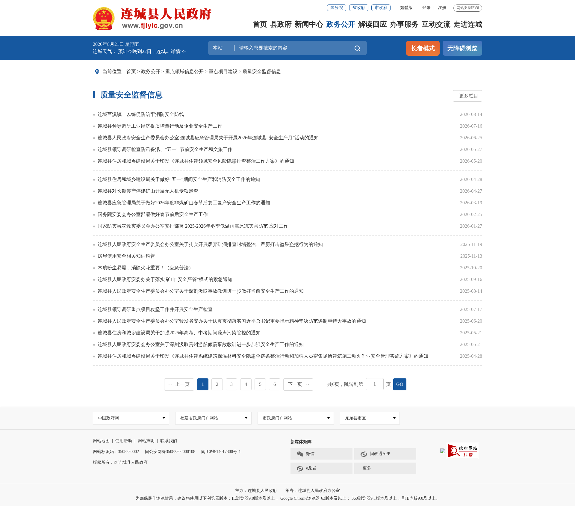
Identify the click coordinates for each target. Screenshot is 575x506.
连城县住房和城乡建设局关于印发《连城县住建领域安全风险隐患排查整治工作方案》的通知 (196, 161)
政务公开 (340, 24)
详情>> (178, 51)
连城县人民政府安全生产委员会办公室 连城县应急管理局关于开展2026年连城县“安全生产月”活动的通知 (208, 137)
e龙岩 (311, 468)
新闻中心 (309, 24)
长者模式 (423, 48)
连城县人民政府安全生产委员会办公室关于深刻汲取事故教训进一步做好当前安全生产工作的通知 (201, 291)
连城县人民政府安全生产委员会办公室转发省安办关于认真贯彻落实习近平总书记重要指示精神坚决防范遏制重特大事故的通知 (232, 321)
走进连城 (467, 24)
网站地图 (101, 441)
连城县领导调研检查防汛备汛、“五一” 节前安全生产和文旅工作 (165, 149)
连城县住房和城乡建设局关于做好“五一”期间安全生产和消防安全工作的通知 (179, 179)
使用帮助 (123, 441)
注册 (442, 7)
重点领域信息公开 (184, 71)
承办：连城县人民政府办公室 (312, 490)
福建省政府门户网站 (199, 418)
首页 (260, 24)
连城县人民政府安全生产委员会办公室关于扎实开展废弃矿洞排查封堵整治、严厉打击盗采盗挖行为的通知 (210, 244)
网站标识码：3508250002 (116, 451)
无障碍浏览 (462, 48)
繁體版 (406, 7)
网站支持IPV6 (468, 8)
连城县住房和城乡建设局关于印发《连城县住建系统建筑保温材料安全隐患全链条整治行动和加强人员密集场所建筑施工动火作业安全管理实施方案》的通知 (263, 356)
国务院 (336, 7)
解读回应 (372, 24)
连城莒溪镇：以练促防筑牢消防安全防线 (141, 114)
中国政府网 (108, 418)
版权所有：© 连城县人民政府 (120, 462)
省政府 (358, 7)
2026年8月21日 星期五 (116, 44)
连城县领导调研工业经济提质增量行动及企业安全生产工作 (160, 126)
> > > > (203, 71)
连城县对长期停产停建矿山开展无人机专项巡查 (148, 191)
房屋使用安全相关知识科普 (126, 256)
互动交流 (436, 24)
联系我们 (168, 441)
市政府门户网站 (277, 418)
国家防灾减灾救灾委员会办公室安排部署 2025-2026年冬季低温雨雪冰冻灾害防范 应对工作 (193, 226)
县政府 (281, 24)
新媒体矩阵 (300, 441)
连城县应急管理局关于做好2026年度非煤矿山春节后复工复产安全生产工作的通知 (184, 202)
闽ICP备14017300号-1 (221, 451)
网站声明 (146, 441)
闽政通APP (380, 453)
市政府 (381, 7)
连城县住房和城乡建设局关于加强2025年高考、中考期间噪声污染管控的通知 (179, 332)
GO (399, 384)
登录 (426, 7)
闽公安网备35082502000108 (170, 451)
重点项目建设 (223, 71)
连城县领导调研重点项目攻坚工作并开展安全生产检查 (155, 309)
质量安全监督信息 (262, 71)
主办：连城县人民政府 (256, 490)
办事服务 (404, 24)
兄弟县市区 (355, 418)
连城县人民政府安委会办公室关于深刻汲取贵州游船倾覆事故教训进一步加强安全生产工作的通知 (201, 344)
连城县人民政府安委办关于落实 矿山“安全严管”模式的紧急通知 (165, 279)
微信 (310, 453)
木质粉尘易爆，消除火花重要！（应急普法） (145, 267)
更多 (367, 468)
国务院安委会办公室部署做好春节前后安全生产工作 (153, 214)
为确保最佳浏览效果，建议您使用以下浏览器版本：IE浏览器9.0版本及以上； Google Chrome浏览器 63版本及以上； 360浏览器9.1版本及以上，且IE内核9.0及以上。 (287, 498)
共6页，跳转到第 (345, 384)
